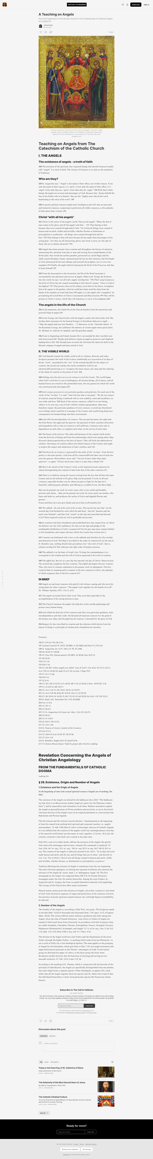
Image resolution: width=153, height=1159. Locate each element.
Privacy (75, 1144)
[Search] (123, 5)
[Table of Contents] (2, 579)
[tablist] (48, 1036)
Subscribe (136, 5)
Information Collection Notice (76, 1013)
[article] (76, 1072)
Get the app (87, 1149)
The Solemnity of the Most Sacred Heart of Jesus (62, 1082)
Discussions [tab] (54, 1062)
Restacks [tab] (52, 1036)
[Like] (41, 32)
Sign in (146, 5)
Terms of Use (87, 1010)
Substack (66, 1155)
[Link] (35, 146)
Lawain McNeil (48, 25)
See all (42, 1113)
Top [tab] (41, 1062)
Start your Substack (71, 1149)
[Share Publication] (127, 5)
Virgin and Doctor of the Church (50, 1071)
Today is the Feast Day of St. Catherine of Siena (61, 1068)
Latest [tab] (46, 1062)
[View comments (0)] (46, 32)
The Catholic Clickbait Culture (53, 1097)
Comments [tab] (43, 1036)
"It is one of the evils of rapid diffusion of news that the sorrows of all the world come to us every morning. (65, 1101)
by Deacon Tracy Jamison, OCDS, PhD (52, 1085)
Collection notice (91, 1144)
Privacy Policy (92, 1013)
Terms (82, 1144)
